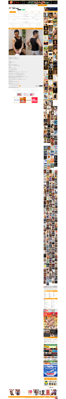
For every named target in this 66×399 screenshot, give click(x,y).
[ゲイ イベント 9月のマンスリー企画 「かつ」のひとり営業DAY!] (45, 225)
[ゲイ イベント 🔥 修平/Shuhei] (50, 253)
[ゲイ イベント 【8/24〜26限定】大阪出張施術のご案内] (46, 24)
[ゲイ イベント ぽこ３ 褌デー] (53, 171)
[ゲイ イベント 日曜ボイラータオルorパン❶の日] (56, 198)
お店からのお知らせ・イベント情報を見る (51, 285)
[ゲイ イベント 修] (56, 240)
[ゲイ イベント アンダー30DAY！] (50, 175)
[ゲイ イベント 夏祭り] (47, 283)
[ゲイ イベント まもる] (52, 108)
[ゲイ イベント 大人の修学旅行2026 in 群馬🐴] (48, 166)
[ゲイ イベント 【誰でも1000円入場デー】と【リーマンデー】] (53, 207)
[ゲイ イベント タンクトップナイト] (45, 244)
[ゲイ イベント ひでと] (50, 231)
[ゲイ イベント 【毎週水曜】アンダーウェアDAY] (53, 227)
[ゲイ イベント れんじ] (45, 270)
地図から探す (33, 5)
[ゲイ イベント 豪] (46, 32)
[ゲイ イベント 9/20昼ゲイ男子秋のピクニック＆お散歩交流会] (50, 249)
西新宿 (45, 294)
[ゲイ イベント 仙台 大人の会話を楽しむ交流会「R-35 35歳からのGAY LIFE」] (48, 157)
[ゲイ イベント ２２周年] (48, 152)
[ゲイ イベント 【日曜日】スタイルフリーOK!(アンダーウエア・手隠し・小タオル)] (53, 276)
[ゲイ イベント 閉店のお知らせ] (55, 158)
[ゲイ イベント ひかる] (47, 268)
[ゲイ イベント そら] (50, 190)
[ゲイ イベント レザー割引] (56, 187)
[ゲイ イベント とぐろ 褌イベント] (45, 240)
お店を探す (23, 5)
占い (44, 305)
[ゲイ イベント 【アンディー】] (53, 245)
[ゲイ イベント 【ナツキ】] (55, 117)
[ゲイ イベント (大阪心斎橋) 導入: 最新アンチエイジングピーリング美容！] (50, 31)
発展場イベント (34, 17)
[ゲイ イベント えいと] (53, 237)
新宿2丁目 (50, 294)
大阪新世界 (50, 296)
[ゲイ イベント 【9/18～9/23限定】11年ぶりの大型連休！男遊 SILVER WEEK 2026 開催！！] (56, 259)
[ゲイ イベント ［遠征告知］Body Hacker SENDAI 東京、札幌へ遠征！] (47, 224)
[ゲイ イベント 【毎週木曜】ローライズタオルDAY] (53, 264)
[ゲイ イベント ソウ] (56, 179)
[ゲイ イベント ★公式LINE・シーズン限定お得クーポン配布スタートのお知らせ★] (46, 78)
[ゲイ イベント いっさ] (45, 175)
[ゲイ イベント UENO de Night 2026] (53, 186)
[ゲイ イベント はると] (45, 209)
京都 (49, 295)
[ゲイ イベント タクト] (55, 31)
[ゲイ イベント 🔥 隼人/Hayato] (53, 229)
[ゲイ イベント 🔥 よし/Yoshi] (53, 221)
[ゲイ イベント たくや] (45, 216)
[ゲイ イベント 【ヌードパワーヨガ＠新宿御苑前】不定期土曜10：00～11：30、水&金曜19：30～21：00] (50, 242)
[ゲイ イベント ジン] (56, 209)
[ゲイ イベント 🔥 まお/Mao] (53, 225)
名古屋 (45, 295)
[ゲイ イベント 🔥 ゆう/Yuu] (50, 220)
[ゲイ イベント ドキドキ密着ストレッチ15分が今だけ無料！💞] (55, 90)
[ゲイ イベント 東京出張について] (53, 215)
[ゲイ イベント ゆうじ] (45, 229)
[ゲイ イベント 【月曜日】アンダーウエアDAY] (55, 37)
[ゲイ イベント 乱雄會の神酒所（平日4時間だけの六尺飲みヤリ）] (47, 216)
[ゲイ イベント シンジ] (50, 205)
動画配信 (52, 306)
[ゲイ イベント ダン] (45, 274)
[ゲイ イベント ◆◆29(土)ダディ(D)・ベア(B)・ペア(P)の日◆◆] (56, 206)
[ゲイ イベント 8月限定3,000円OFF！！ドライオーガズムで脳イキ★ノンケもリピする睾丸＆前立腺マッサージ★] (53, 249)
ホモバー (45, 300)
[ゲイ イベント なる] (56, 237)
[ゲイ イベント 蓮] (56, 268)
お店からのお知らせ (42, 5)
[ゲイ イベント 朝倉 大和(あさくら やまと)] (56, 243)
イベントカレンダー (52, 5)
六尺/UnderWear (26, 15)
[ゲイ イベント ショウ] (56, 215)
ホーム (14, 5)
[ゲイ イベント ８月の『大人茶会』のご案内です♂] (50, 48)
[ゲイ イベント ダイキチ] (45, 127)
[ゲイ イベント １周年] (45, 157)
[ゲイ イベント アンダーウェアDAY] (53, 268)
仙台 (49, 292)
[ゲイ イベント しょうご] (47, 231)
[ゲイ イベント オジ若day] (55, 112)
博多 (44, 297)
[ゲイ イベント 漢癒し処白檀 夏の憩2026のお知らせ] (50, 97)
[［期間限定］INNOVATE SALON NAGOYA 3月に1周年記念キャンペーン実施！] (17, 29)
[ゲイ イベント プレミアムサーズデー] (53, 279)
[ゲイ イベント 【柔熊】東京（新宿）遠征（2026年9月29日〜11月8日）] (53, 270)
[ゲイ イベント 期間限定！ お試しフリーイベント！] (46, 58)
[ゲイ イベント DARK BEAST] (48, 135)
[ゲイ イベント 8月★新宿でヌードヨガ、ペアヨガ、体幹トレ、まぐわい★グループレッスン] (52, 121)
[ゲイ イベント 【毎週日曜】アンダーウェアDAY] (53, 204)
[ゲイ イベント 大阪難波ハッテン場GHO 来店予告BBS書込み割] (52, 139)
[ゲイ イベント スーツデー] (55, 122)
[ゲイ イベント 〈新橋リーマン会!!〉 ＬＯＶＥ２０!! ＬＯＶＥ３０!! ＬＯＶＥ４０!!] (50, 238)
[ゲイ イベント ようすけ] (53, 219)
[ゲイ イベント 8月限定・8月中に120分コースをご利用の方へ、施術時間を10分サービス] (50, 82)
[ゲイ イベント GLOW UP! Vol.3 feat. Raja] (47, 272)
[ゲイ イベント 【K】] (47, 239)
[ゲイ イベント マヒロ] (56, 271)
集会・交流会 (38, 24)
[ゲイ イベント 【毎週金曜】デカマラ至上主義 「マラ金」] (53, 251)
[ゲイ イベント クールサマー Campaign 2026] (55, 58)
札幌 (44, 292)
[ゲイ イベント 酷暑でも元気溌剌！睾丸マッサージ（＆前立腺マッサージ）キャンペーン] (50, 21)
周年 (14, 15)
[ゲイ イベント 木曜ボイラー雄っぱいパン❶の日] (53, 190)
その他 (52, 307)
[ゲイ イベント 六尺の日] (53, 223)
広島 (53, 296)
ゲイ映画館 (45, 307)
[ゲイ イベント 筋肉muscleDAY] (50, 66)
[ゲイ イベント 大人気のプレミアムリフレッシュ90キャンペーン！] (46, 85)
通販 (44, 306)
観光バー (45, 301)
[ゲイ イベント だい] (47, 220)
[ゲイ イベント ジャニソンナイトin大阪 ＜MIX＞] (45, 278)
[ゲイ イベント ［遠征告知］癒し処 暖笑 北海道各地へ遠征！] (55, 15)
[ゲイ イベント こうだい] (45, 198)
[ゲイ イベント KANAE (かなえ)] (50, 72)
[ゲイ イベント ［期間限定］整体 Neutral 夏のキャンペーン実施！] (55, 96)
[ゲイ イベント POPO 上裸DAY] (47, 261)
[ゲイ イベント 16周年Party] (55, 152)
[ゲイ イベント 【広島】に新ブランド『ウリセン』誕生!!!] (47, 198)
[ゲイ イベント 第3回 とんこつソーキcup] (45, 167)
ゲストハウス (53, 301)
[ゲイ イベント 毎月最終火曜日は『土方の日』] (48, 130)
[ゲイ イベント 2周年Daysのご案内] (55, 164)
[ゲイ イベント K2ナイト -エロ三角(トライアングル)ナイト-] (53, 266)
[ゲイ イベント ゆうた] (50, 273)
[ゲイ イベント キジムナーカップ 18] (52, 165)
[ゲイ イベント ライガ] (45, 131)
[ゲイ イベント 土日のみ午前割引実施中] (53, 209)
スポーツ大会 (21, 24)
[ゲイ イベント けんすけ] (48, 120)
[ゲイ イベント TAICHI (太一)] (45, 120)
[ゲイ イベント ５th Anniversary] (45, 162)
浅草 (44, 293)
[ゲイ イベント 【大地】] (50, 15)
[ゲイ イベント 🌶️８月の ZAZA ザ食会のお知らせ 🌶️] (50, 269)
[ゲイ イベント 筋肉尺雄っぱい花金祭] (47, 175)
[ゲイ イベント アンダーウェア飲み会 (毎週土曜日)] (56, 248)
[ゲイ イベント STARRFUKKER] (53, 197)
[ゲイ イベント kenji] (48, 125)
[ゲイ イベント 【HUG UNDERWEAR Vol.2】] (45, 140)
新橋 (49, 293)
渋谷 (53, 293)
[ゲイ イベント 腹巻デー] (47, 279)
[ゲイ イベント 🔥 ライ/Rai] (53, 217)
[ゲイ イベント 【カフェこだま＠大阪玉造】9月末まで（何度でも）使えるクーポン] (50, 42)
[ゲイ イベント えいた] (47, 209)
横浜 (53, 294)
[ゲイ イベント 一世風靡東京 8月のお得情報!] (55, 84)
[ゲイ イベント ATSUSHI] (46, 47)
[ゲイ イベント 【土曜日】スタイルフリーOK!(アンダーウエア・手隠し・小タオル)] (53, 273)
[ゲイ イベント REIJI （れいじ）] (56, 212)
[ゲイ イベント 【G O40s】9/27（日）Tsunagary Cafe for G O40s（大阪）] (53, 241)
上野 (53, 292)
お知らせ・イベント (37, 15)
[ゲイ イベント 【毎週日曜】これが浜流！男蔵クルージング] (53, 211)
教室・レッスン (13, 24)
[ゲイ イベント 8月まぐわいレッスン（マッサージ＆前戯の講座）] (56, 184)
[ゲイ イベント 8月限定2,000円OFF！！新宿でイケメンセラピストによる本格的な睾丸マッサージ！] (52, 135)
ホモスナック (53, 300)
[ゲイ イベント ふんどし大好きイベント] (56, 245)
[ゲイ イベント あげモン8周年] (52, 160)
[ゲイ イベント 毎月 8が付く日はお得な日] (53, 235)
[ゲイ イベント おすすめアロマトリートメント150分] (53, 239)
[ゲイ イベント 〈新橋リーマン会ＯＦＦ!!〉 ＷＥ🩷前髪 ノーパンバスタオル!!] (47, 194)
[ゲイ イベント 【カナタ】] (53, 182)
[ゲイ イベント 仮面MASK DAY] (56, 279)
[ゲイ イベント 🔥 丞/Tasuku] (53, 247)
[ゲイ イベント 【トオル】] (50, 257)
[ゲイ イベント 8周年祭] (49, 161)
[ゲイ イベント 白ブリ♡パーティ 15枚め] (45, 213)
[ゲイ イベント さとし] (47, 190)
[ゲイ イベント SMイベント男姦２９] (53, 243)
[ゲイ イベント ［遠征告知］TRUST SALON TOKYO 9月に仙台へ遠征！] (47, 171)
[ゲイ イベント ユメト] (50, 216)
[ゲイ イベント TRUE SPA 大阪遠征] (50, 93)
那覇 (49, 297)
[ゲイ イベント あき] (52, 125)
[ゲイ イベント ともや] (56, 223)
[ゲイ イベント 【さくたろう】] (45, 186)
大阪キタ (54, 295)
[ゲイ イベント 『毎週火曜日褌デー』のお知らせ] (45, 116)
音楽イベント (30, 24)
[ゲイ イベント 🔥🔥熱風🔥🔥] (47, 228)
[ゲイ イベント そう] (45, 190)
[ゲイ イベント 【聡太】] (45, 259)
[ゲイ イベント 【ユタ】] (47, 257)
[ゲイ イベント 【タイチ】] (47, 205)
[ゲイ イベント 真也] (50, 277)
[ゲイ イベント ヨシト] (56, 176)
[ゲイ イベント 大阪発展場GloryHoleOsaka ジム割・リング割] (56, 229)
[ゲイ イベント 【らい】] (47, 242)
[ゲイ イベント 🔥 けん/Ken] (50, 26)
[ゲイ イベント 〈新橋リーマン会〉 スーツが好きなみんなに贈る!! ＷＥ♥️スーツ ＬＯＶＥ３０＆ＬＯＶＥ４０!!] (47, 250)
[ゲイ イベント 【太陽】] (50, 186)
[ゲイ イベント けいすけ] (45, 248)
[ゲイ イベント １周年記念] (46, 89)
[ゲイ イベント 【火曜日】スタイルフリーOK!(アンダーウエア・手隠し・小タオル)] (45, 107)
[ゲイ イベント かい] (45, 171)
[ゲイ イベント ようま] (52, 117)
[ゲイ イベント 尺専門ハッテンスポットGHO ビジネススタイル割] (56, 276)
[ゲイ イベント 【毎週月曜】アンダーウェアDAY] (46, 43)
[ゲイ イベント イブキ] (52, 130)
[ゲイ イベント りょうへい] (45, 202)
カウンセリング (53, 305)
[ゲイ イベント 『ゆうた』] (45, 111)
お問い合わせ (47, 396)
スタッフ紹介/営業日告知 (25, 21)
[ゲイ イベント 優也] (56, 226)
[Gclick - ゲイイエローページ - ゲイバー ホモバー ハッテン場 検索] (14, 2)
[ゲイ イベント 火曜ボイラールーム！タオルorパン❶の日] (52, 143)
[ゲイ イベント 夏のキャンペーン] (46, 38)
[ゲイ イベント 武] (56, 220)
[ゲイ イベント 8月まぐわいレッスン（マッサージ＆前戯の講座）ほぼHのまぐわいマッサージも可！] (53, 213)
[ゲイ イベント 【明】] (50, 224)
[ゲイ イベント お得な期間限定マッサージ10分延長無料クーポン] (46, 82)
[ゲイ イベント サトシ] (56, 182)
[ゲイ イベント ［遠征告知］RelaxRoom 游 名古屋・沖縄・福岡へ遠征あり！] (47, 235)
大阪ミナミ (45, 296)
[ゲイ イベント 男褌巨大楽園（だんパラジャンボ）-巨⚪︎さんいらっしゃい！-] (47, 246)
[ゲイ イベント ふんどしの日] (50, 171)
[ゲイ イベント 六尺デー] (56, 201)
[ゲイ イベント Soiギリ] (50, 88)
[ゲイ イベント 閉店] (45, 255)
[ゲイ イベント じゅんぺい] (55, 71)
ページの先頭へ (52, 396)
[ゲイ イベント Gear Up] (50, 201)
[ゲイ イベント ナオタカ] (56, 262)
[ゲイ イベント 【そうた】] (53, 201)
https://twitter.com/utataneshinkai (13, 81)
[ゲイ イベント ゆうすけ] (53, 175)
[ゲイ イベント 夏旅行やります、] (48, 140)
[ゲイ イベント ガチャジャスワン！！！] (55, 46)
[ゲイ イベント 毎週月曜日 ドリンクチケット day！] (46, 72)
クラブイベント (17, 17)
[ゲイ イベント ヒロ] (56, 265)
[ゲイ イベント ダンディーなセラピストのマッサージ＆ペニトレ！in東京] (46, 14)
